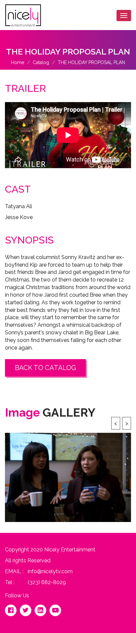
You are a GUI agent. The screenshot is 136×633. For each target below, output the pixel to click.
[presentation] (115, 423)
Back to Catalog (45, 368)
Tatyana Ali (18, 206)
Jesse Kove (19, 217)
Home (17, 62)
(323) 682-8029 (47, 582)
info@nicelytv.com (50, 571)
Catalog (41, 62)
